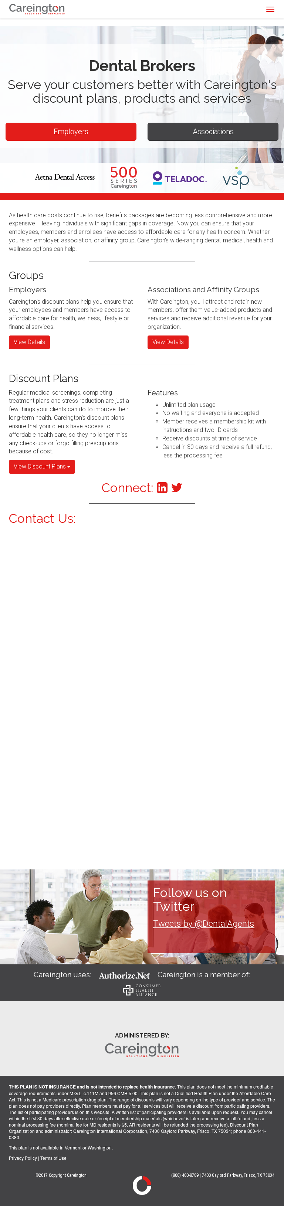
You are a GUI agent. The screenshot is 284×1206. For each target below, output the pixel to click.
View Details (29, 341)
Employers (71, 131)
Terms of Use (53, 1158)
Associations (213, 131)
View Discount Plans (40, 466)
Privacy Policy (23, 1158)
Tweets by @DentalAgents (203, 924)
